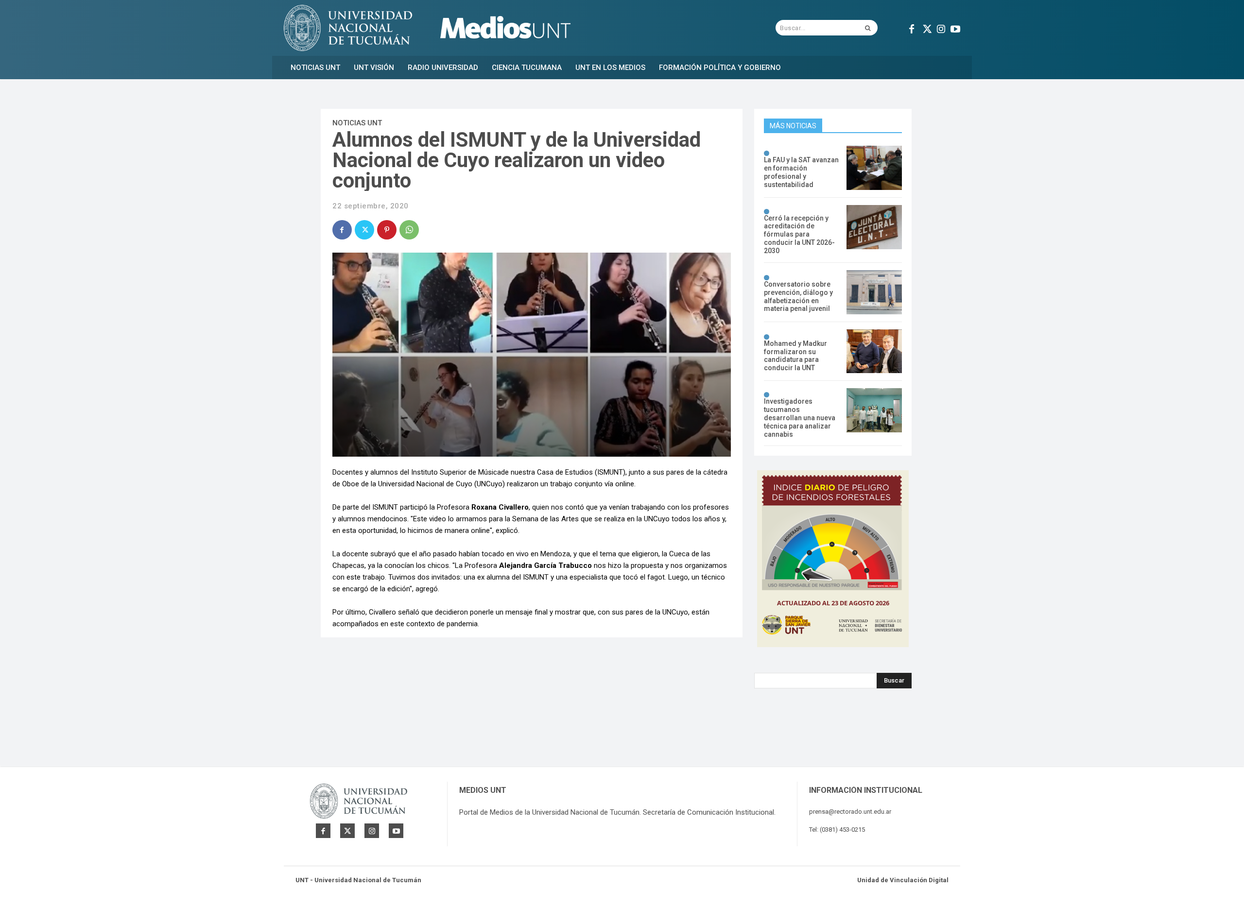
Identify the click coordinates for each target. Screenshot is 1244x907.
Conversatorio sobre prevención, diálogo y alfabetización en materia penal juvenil (798, 296)
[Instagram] (941, 28)
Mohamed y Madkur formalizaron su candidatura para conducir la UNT (795, 356)
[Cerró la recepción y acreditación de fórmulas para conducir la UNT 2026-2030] (874, 227)
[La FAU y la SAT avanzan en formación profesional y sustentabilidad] (874, 168)
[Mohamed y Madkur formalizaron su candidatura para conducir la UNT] (874, 351)
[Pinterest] (387, 230)
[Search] (868, 27)
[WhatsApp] (409, 230)
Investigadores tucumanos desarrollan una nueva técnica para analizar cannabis (799, 417)
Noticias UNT (357, 123)
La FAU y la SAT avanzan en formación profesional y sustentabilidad (801, 172)
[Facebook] (911, 28)
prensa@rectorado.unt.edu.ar (850, 811)
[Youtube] (955, 28)
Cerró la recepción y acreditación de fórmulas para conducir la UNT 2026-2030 (799, 234)
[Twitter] (926, 28)
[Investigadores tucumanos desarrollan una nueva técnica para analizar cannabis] (874, 410)
